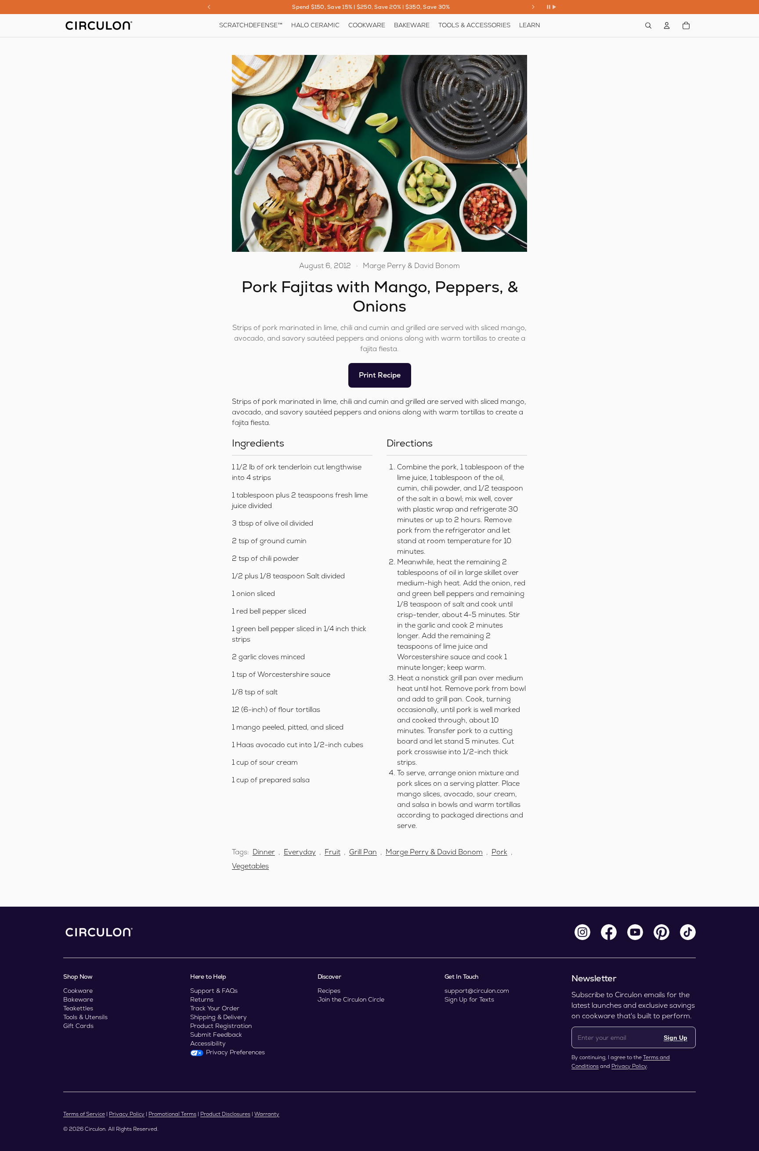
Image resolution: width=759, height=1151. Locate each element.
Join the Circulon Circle (351, 999)
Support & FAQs (214, 991)
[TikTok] (688, 932)
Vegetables (250, 866)
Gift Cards (78, 1026)
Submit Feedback (216, 1034)
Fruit (332, 852)
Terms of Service (84, 1114)
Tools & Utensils (85, 1017)
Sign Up (675, 1037)
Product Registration (221, 1026)
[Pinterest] (661, 932)
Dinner (264, 852)
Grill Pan (363, 852)
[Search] (648, 25)
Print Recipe (380, 375)
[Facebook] (609, 932)
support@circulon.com (477, 991)
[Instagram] (582, 932)
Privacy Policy (629, 1066)
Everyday (300, 852)
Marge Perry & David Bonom (434, 852)
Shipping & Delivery (218, 1017)
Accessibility (208, 1043)
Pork (499, 852)
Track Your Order (214, 1008)
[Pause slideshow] (551, 7)
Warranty (266, 1114)
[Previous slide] (209, 7)
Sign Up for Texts (469, 999)
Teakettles (78, 1008)
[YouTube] (635, 932)
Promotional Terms (172, 1114)
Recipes (329, 991)
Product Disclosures (225, 1114)
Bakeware (78, 999)
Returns (201, 999)
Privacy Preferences (235, 1052)
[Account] (666, 25)
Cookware (78, 991)
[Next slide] (533, 7)
